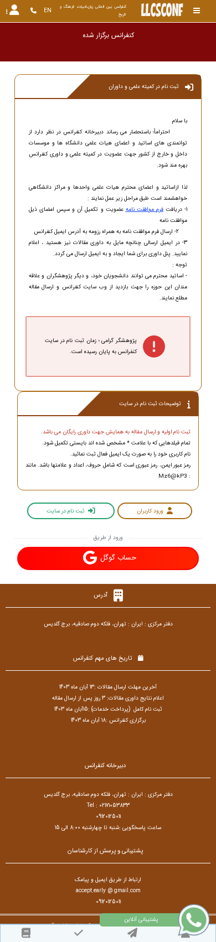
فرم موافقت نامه (144, 209)
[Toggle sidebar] (196, 11)
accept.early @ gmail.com (108, 891)
